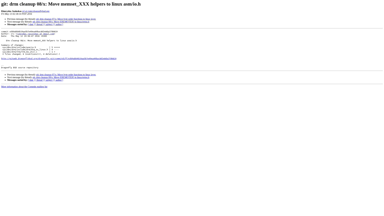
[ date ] (31, 24)
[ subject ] (49, 24)
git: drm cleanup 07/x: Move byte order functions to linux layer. (66, 19)
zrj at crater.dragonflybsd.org (35, 11)
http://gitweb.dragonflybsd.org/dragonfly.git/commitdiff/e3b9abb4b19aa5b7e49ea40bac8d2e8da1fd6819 (58, 58)
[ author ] (58, 24)
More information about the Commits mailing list (24, 86)
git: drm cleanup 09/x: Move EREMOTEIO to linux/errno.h (61, 21)
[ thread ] (39, 24)
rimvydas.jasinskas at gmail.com (35, 34)
